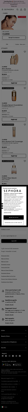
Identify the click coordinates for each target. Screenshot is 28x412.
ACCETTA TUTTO (13, 217)
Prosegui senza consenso (10, 188)
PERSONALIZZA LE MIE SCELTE (13, 222)
